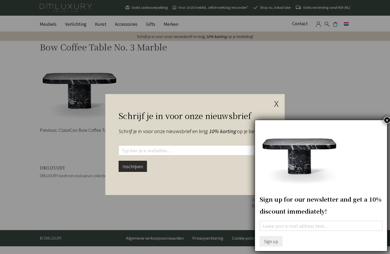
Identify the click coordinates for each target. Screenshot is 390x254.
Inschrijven (133, 166)
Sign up (271, 241)
